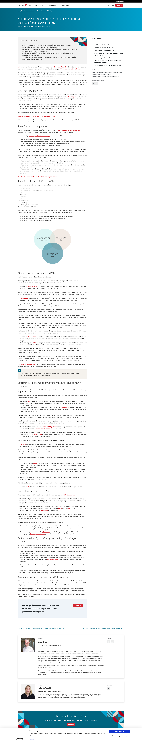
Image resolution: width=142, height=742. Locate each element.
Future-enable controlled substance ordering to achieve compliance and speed (102, 628)
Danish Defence (64, 407)
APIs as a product (72, 97)
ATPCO (34, 343)
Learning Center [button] (39, 5)
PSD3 (70, 508)
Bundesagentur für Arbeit (37, 534)
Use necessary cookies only (119, 735)
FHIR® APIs (44, 510)
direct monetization (53, 559)
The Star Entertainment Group (27, 364)
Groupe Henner (32, 337)
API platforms (75, 69)
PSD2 (60, 508)
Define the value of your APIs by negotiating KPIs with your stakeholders (107, 61)
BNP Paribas (35, 469)
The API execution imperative (102, 45)
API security (46, 532)
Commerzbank (37, 434)
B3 (28, 487)
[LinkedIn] (93, 83)
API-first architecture (69, 495)
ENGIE (35, 463)
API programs (64, 69)
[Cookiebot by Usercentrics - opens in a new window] (19, 739)
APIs (19, 67)
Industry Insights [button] (52, 5)
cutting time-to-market (43, 429)
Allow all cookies (119, 731)
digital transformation (60, 67)
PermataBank (24, 298)
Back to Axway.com (120, 1)
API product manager (98, 72)
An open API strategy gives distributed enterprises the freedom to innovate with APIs (42, 628)
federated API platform (50, 427)
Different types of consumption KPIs (104, 50)
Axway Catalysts (117, 72)
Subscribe (119, 5)
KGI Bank (23, 444)
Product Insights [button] (64, 5)
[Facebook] (96, 83)
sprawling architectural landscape (39, 136)
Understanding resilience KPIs (102, 58)
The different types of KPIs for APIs (104, 47)
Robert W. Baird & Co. (34, 286)
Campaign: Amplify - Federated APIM (101, 74)
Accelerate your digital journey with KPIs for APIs (107, 65)
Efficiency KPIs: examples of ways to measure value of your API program (108, 54)
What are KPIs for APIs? (100, 42)
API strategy (108, 72)
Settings (31, 739)
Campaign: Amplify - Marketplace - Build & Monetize (106, 76)
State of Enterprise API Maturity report (70, 130)
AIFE (28, 401)
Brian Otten (38, 26)
